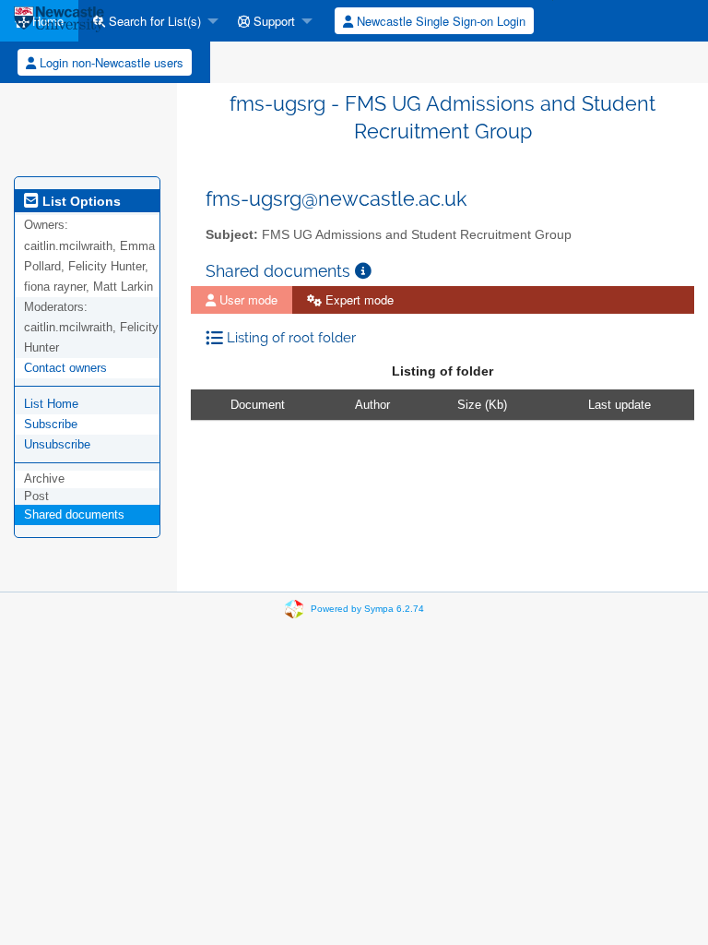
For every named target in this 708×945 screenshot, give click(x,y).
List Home (51, 404)
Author (372, 405)
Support (272, 21)
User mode (246, 299)
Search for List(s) (153, 21)
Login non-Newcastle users (109, 62)
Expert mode (358, 299)
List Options (80, 201)
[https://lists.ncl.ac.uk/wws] (59, 21)
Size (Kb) (482, 405)
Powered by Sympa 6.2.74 (367, 609)
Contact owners (65, 368)
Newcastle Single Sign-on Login (439, 21)
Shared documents (74, 514)
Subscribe (50, 424)
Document (257, 405)
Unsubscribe (57, 444)
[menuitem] (150, 21)
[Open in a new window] (363, 271)
